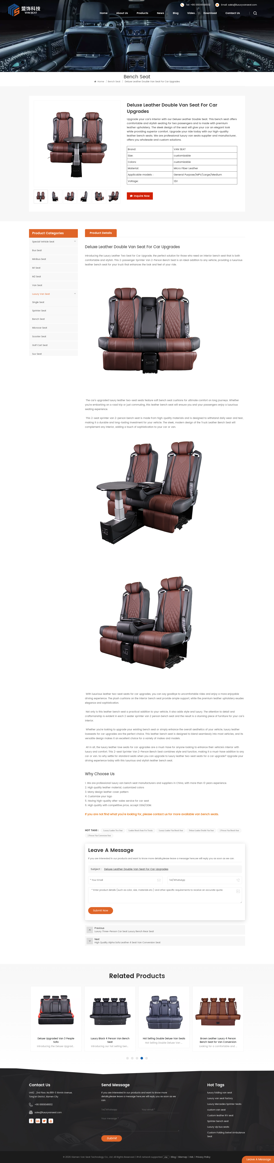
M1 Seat (36, 268)
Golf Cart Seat (40, 345)
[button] (127, 1058)
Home (104, 13)
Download (210, 13)
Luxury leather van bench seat (171, 830)
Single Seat (38, 302)
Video (191, 13)
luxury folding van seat (219, 1093)
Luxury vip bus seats (218, 1127)
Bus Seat (37, 250)
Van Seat (37, 285)
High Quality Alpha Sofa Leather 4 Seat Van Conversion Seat (218, 1040)
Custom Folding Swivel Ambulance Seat (226, 1134)
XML (191, 1157)
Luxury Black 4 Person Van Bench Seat (56, 1040)
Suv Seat (37, 354)
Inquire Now (142, 196)
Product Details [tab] (101, 233)
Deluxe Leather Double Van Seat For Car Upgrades (136, 869)
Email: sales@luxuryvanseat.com (239, 5)
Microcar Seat (39, 328)
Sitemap (182, 1157)
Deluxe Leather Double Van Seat (201, 830)
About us (122, 13)
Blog (176, 13)
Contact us (232, 13)
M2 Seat (36, 276)
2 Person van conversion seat (99, 835)
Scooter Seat (39, 336)
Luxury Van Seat (41, 294)
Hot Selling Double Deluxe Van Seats (110, 1038)
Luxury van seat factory (220, 1098)
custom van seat (216, 1110)
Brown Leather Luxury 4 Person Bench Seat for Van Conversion (164, 1040)
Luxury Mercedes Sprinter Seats (224, 1104)
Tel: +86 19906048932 (198, 5)
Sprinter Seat (39, 311)
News (160, 13)
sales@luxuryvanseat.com (48, 1112)
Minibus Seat (39, 259)
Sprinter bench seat (218, 1121)
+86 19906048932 (44, 1104)
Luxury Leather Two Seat (112, 830)
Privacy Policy (203, 1157)
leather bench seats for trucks (141, 830)
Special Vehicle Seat (43, 242)
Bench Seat (114, 81)
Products (142, 13)
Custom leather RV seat (220, 1115)
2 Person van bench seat (229, 830)
